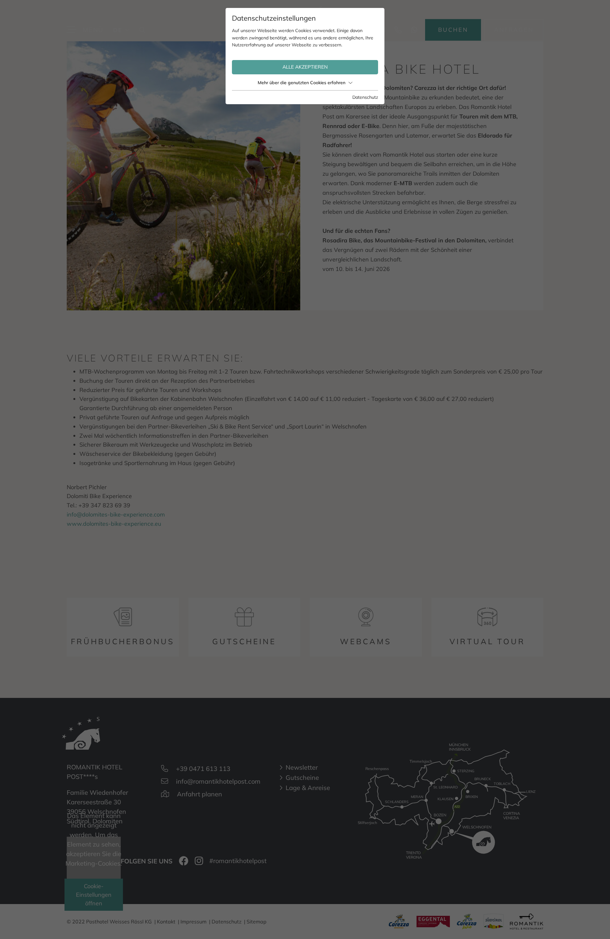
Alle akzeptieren (305, 67)
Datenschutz (365, 97)
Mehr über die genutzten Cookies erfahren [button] (301, 82)
